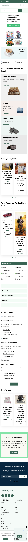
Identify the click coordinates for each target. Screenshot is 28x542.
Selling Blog (4, 510)
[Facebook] (2, 495)
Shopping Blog (5, 512)
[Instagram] (12, 495)
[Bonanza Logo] (5, 5)
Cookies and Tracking (6, 523)
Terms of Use (4, 528)
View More (14, 384)
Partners (17, 505)
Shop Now (6, 85)
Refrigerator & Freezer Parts (20, 422)
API (2, 507)
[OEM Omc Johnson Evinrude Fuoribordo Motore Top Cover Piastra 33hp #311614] (20, 179)
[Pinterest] (9, 495)
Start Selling (14, 452)
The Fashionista (8, 356)
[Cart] (19, 5)
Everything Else (7, 183)
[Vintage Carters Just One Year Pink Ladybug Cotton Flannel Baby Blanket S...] (7, 410)
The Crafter (6, 330)
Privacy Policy (4, 526)
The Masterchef (8, 332)
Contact (3, 514)
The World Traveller (9, 373)
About (2, 502)
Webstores (17, 510)
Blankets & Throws (7, 419)
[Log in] (22, 5)
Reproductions (20, 251)
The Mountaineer (8, 375)
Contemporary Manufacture (7, 233)
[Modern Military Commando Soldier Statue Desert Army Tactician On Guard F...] (20, 233)
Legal (16, 502)
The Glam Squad (8, 351)
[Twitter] (6, 495)
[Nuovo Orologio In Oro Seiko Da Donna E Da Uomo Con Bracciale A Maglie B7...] (7, 179)
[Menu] (25, 5)
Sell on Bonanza (5, 1)
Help (24, 1)
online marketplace (16, 441)
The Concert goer (8, 378)
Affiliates (3, 505)
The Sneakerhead (8, 354)
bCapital (17, 512)
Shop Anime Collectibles (14, 25)
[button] (12, 197)
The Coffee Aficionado (10, 334)
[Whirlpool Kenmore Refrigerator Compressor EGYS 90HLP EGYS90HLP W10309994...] (20, 410)
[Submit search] (20, 10)
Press (16, 507)
